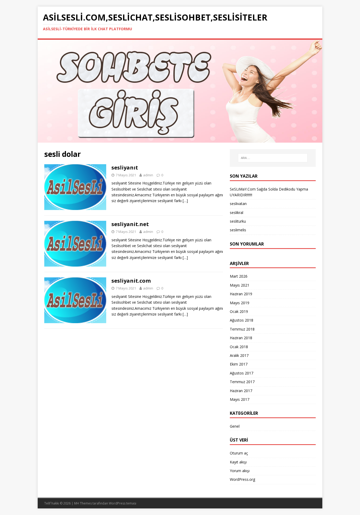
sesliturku (238, 221)
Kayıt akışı (238, 461)
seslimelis (238, 229)
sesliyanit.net (130, 224)
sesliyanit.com (131, 280)
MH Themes (83, 503)
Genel (235, 426)
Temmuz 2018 (242, 329)
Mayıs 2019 (239, 302)
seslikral (236, 212)
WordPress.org (242, 479)
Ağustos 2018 (241, 320)
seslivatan (238, 203)
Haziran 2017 (241, 390)
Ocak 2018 (239, 346)
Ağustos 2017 (241, 373)
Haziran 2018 (241, 337)
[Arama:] (273, 157)
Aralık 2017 (239, 355)
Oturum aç (239, 453)
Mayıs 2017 (239, 399)
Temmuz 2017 (242, 381)
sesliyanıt (124, 167)
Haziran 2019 (241, 293)
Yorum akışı (240, 470)
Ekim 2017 (238, 364)
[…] (185, 200)
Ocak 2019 (239, 311)
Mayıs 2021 (239, 285)
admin (148, 175)
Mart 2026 (238, 276)
